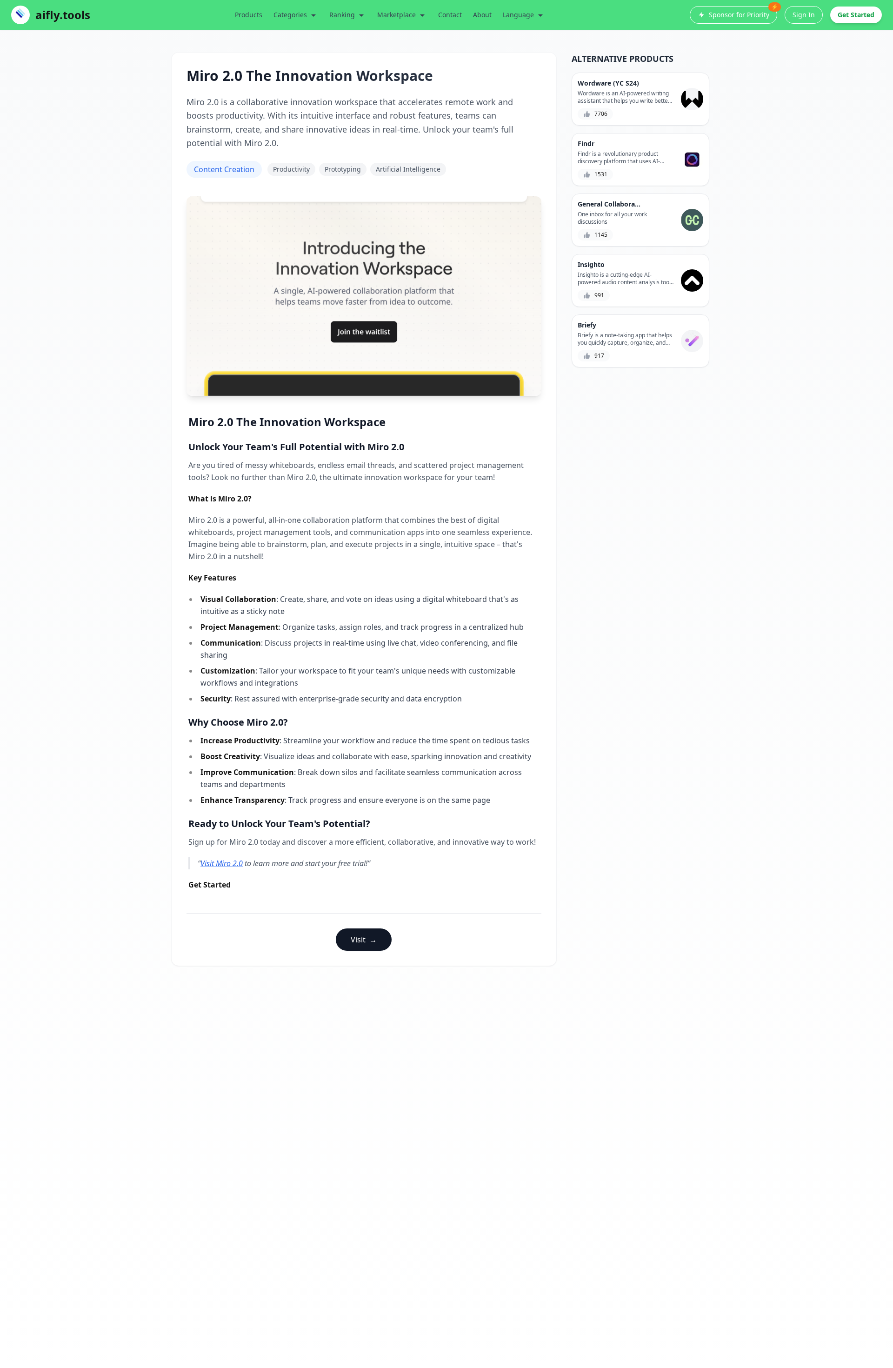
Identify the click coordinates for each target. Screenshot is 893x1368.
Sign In (804, 14)
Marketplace (396, 14)
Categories (290, 14)
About (482, 14)
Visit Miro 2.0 (221, 863)
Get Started (856, 14)
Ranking (342, 14)
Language (518, 14)
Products (248, 14)
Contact (450, 14)
